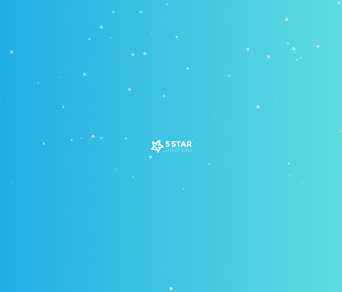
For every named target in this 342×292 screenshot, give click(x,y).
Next (171, 288)
